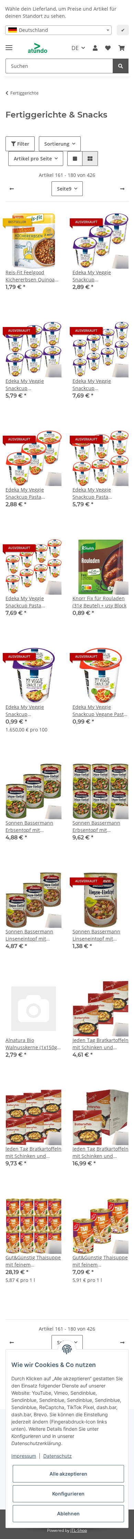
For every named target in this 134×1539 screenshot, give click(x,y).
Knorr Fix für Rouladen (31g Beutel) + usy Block (99, 602)
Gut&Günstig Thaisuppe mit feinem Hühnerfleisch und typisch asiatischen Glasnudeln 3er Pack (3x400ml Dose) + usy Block (100, 1261)
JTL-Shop (78, 1530)
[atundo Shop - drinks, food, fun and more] (37, 48)
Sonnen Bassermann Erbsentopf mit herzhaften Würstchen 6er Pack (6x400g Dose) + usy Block (98, 827)
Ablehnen (68, 1513)
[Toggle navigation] (8, 44)
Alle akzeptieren (68, 1474)
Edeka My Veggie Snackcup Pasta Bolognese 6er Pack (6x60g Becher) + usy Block (96, 493)
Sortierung (56, 144)
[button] (95, 48)
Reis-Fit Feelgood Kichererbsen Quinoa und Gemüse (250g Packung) (30, 276)
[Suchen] (121, 66)
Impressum (23, 1456)
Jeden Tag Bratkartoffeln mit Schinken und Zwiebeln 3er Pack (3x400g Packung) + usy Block (100, 1044)
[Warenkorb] (122, 48)
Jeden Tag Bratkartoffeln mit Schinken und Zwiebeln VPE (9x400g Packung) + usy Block (100, 1153)
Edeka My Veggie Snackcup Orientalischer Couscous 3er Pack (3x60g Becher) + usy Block (96, 276)
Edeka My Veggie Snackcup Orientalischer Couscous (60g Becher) (31, 711)
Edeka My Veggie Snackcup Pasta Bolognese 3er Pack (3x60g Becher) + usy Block (29, 493)
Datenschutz (57, 1456)
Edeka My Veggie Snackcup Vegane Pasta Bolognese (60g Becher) (99, 711)
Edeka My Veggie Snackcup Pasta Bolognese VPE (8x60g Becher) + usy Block (30, 602)
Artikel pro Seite (33, 158)
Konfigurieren (68, 1493)
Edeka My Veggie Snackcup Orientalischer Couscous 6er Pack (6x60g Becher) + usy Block (29, 385)
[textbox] (58, 30)
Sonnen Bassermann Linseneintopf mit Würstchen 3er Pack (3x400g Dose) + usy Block (29, 935)
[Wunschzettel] (107, 48)
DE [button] (75, 48)
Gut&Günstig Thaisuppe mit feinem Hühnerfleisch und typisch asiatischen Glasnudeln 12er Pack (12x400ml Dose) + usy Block (33, 1261)
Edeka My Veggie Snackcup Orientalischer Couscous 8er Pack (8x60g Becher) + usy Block (96, 385)
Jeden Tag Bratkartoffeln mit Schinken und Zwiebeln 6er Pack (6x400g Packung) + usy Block (33, 1153)
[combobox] (58, 30)
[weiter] (122, 189)
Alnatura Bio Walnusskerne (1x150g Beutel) (31, 1044)
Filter (22, 144)
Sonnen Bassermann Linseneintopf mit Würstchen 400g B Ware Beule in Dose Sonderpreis (100, 935)
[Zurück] (11, 189)
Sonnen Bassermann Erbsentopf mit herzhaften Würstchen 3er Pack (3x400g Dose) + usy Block (31, 827)
